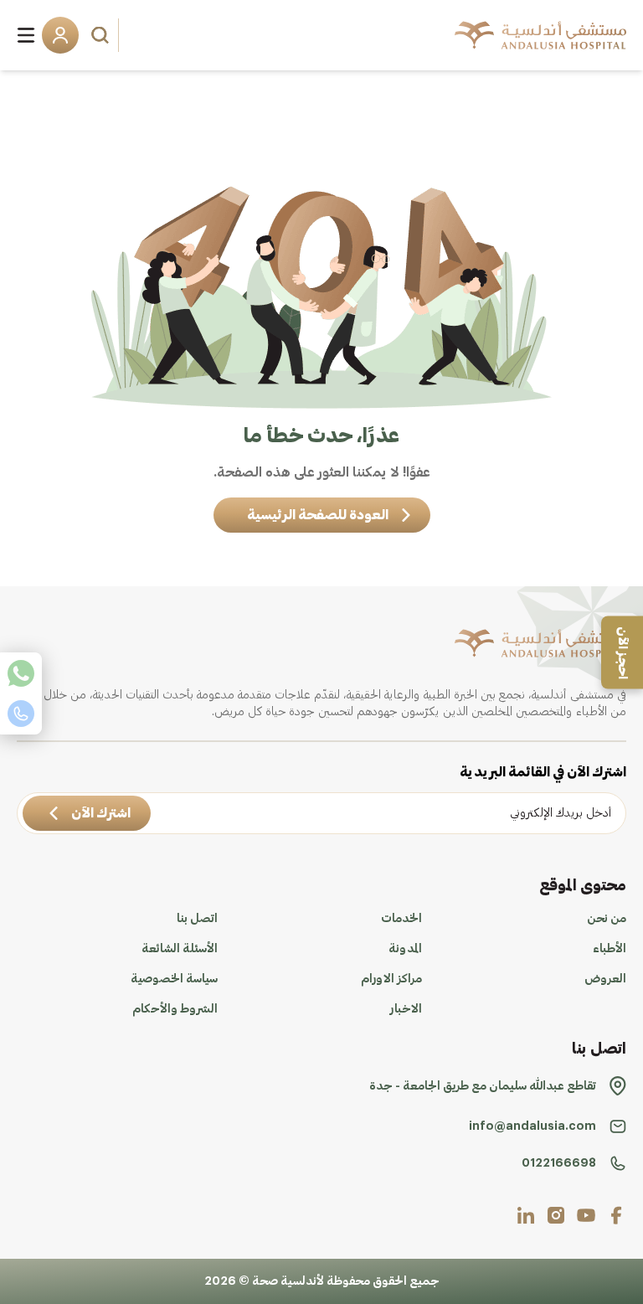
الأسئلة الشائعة (179, 949)
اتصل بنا (197, 919)
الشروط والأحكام (175, 1009)
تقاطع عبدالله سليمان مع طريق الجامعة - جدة (482, 1086)
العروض (605, 979)
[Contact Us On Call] (21, 713)
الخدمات (401, 919)
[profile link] (616, 1215)
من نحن (606, 919)
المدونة (405, 949)
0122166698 (559, 1163)
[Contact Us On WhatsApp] (21, 673)
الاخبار (406, 1009)
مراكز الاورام (391, 979)
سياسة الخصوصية (174, 979)
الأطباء (609, 949)
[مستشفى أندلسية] (540, 35)
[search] (102, 35)
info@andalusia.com (532, 1126)
